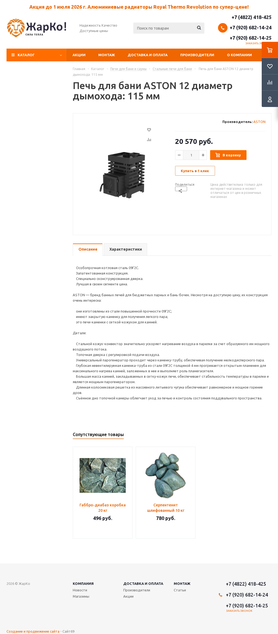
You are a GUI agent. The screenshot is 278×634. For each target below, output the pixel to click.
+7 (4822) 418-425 (251, 17)
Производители (197, 55)
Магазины (81, 596)
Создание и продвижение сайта (33, 631)
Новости (80, 590)
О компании (239, 55)
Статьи (180, 590)
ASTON (259, 122)
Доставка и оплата (148, 55)
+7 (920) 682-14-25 (250, 37)
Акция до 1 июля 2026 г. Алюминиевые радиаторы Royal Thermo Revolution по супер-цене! (139, 7)
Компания (83, 583)
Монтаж (106, 55)
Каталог (26, 55)
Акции (79, 55)
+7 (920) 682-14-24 (250, 27)
